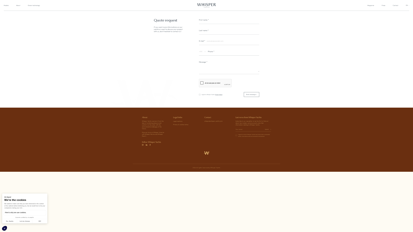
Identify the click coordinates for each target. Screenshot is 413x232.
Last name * (204, 30)
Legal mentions (177, 121)
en (407, 5)
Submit (267, 129)
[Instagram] (142, 145)
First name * (204, 20)
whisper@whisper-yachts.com (213, 121)
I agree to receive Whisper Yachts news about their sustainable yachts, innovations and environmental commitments (254, 135)
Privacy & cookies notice (180, 124)
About (18, 5)
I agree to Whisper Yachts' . (212, 94)
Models (6, 5)
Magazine (370, 5)
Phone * (211, 51)
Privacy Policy (218, 94)
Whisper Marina (150, 134)
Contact (395, 5)
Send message (251, 94)
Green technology (34, 5)
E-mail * (202, 41)
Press (383, 5)
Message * (203, 62)
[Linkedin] (146, 145)
